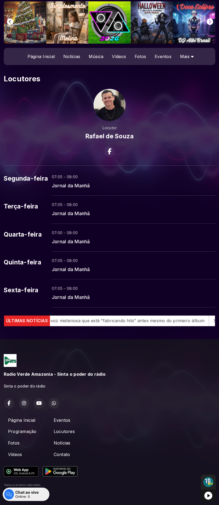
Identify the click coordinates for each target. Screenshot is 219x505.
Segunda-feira (26, 178)
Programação (22, 431)
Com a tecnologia (15, 495)
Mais (185, 56)
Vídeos (119, 56)
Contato (62, 454)
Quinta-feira (22, 262)
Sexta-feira (21, 290)
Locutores (64, 431)
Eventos (163, 56)
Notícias (71, 56)
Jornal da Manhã (71, 185)
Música (96, 56)
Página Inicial (41, 56)
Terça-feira (21, 206)
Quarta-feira (23, 234)
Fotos (140, 56)
